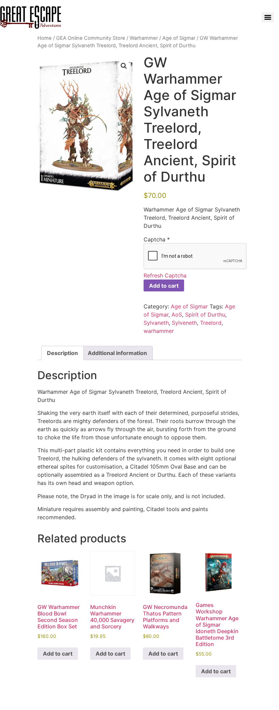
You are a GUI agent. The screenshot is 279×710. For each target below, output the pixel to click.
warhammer (159, 330)
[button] (124, 66)
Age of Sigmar (178, 38)
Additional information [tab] (117, 353)
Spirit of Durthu (205, 314)
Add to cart (164, 285)
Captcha (157, 239)
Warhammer (144, 38)
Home (44, 38)
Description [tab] (62, 353)
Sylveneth (184, 322)
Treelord (210, 322)
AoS (176, 314)
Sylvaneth (156, 322)
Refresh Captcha (165, 275)
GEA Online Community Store (90, 38)
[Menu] (268, 17)
